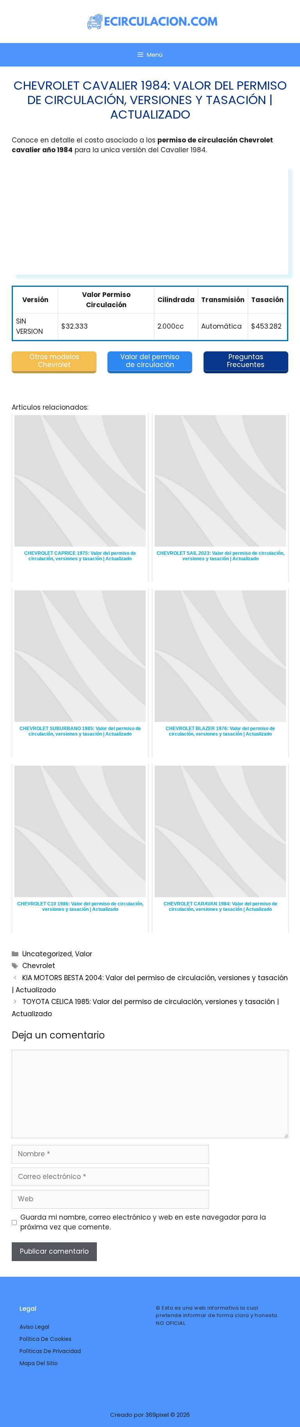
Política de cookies (45, 1339)
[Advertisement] (150, 220)
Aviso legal (34, 1327)
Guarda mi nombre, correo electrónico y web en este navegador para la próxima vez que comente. (143, 1222)
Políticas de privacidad (50, 1351)
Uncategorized (47, 954)
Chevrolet (38, 965)
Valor (83, 954)
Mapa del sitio (39, 1363)
